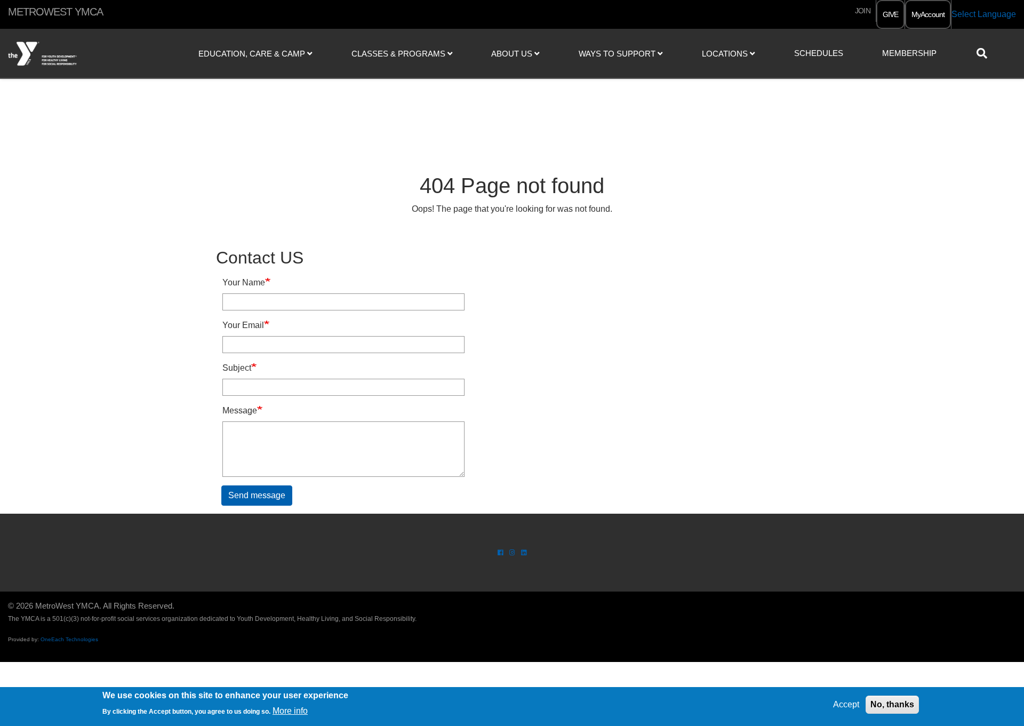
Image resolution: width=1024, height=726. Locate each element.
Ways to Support (618, 53)
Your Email (243, 325)
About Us (512, 53)
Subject (236, 367)
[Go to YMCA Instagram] (512, 552)
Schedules (818, 53)
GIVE (890, 14)
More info (290, 710)
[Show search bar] (986, 53)
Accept (846, 704)
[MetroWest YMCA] (85, 54)
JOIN (862, 10)
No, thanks (892, 704)
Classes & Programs (399, 53)
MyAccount (928, 14)
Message (239, 410)
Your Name (243, 282)
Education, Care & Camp (252, 53)
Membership (909, 53)
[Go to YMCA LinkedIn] (524, 552)
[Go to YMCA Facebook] (500, 552)
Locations (726, 53)
